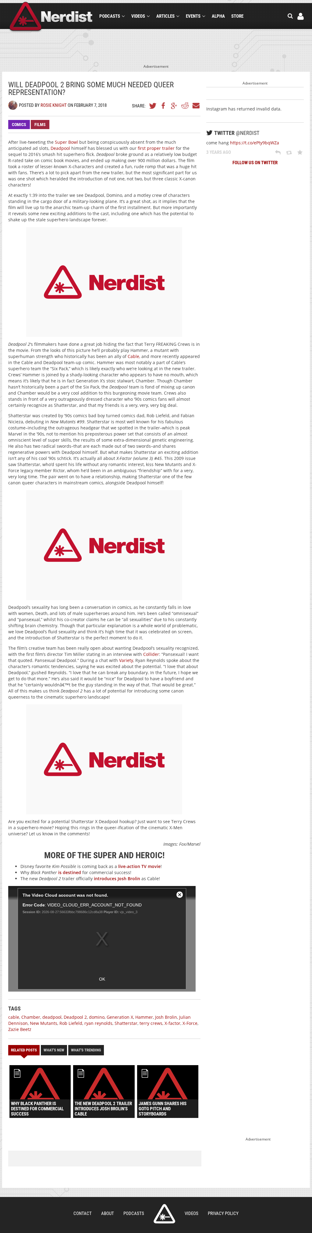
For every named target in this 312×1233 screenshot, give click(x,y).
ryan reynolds (98, 1023)
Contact (82, 1213)
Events (193, 16)
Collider (151, 654)
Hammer (144, 1017)
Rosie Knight (54, 105)
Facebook (164, 105)
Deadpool (60, 148)
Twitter (153, 105)
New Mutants (43, 1023)
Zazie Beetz (19, 1029)
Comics (19, 124)
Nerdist (51, 17)
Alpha (218, 16)
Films (40, 124)
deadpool (52, 1017)
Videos (138, 16)
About (107, 1213)
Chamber (30, 1017)
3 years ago (218, 152)
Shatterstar (126, 1023)
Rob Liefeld (70, 1023)
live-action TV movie (139, 866)
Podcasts (109, 16)
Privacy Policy (223, 1213)
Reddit (185, 105)
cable (13, 1017)
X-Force (190, 1023)
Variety (125, 660)
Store (237, 16)
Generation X (120, 1017)
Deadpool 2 (75, 1017)
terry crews (151, 1023)
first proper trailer (156, 148)
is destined (69, 872)
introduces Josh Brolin (117, 878)
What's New (54, 1050)
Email (196, 105)
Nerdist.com (164, 1214)
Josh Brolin (166, 1017)
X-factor (172, 1023)
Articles (165, 16)
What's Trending (86, 1050)
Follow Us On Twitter (255, 162)
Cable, (134, 356)
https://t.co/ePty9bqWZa (254, 143)
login (300, 16)
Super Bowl (66, 142)
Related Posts (24, 1050)
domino (97, 1017)
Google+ (174, 105)
